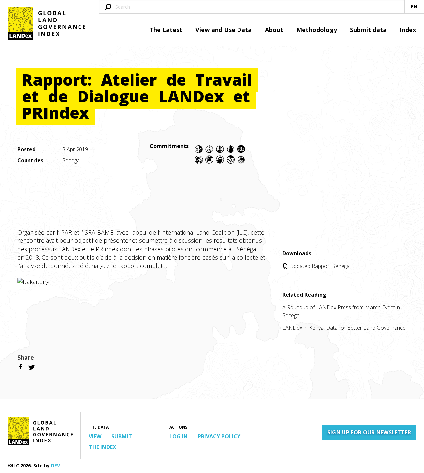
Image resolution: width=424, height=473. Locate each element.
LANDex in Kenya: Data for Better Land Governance (344, 327)
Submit (121, 436)
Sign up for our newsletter (369, 432)
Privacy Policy (219, 436)
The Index (102, 447)
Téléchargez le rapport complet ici (123, 266)
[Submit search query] (108, 7)
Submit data (368, 30)
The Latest (165, 30)
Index (408, 30)
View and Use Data (223, 30)
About (274, 30)
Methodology (316, 30)
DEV (55, 465)
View (95, 436)
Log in (178, 436)
